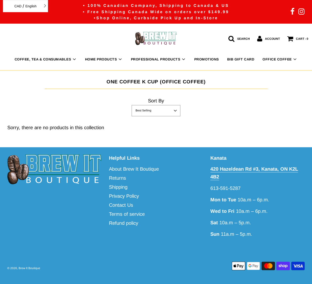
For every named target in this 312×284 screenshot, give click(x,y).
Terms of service (127, 214)
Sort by (156, 100)
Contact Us (121, 205)
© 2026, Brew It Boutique (23, 268)
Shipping (118, 187)
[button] (156, 110)
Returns (117, 178)
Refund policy (123, 223)
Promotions (206, 59)
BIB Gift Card (240, 59)
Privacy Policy (124, 196)
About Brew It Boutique (134, 169)
